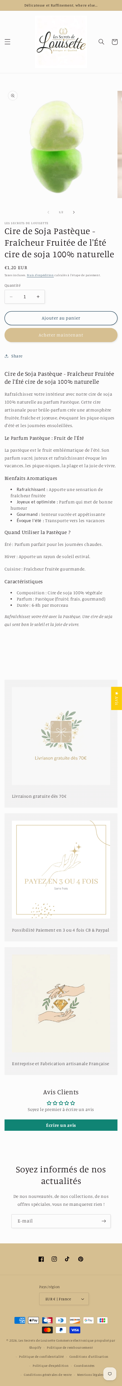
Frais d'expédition (40, 275)
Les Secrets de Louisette (36, 1340)
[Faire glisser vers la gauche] (48, 212)
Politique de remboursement (70, 1347)
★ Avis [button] (116, 698)
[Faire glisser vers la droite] (74, 212)
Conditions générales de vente (47, 1375)
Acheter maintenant (61, 335)
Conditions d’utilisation (89, 1357)
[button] (7, 41)
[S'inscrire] (103, 1221)
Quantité (12, 285)
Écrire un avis (61, 1125)
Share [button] (17, 355)
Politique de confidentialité (41, 1357)
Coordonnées (84, 1366)
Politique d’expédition (50, 1366)
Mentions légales (90, 1375)
